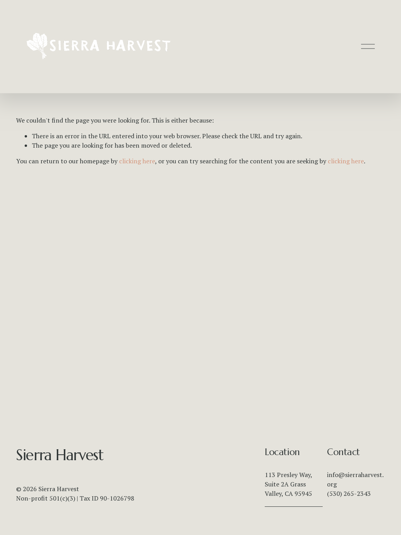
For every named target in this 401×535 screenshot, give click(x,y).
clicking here (137, 161)
